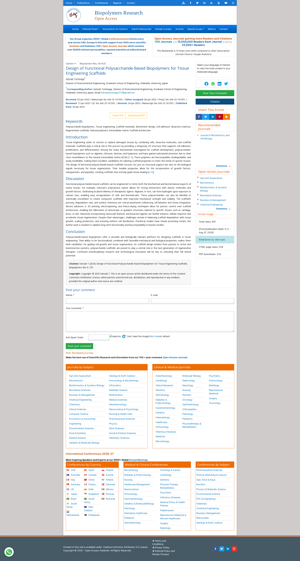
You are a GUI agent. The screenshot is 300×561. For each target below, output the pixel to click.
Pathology (187, 414)
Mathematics (116, 395)
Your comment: (75, 308)
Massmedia (202, 517)
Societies (74, 46)
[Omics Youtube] (226, 3)
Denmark (110, 484)
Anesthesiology (164, 375)
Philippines (94, 515)
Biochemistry (207, 182)
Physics (113, 423)
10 (151, 172)
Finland (109, 479)
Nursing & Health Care (120, 414)
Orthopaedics (189, 409)
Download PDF (136, 115)
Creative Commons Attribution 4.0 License (125, 547)
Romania (110, 498)
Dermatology (162, 395)
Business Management (208, 513)
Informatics (115, 385)
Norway (109, 494)
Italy (72, 479)
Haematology (163, 417)
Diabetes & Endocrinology (163, 401)
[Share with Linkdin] (212, 117)
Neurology (187, 385)
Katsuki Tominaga (75, 78)
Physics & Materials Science (211, 489)
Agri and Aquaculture (211, 178)
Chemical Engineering (211, 204)
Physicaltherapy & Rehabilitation (191, 425)
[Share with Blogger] (226, 117)
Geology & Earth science (209, 522)
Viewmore (221, 166)
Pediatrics (187, 418)
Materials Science (118, 390)
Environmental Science (208, 494)
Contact (131, 3)
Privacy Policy (162, 547)
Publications (83, 3)
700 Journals (163, 41)
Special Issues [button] (194, 29)
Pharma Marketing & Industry (211, 475)
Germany (75, 484)
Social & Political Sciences (122, 433)
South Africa (89, 500)
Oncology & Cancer (170, 470)
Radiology (214, 385)
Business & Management (213, 200)
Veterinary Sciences (119, 437)
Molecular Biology (191, 375)
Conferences (101, 3)
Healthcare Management (137, 484)
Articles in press (163, 29)
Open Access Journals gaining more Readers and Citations (193, 38)
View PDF (117, 115)
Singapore (93, 494)
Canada (92, 475)
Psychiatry (214, 375)
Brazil (73, 498)
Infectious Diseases (166, 431)
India (90, 489)
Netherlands (73, 515)
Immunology (162, 427)
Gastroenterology (133, 498)
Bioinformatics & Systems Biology (213, 189)
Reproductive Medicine (216, 392)
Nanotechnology (118, 404)
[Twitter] (221, 548)
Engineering (75, 423)
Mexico (109, 489)
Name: (70, 295)
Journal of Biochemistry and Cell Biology (215, 137)
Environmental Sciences (81, 428)
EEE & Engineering (205, 498)
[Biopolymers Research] (73, 14)
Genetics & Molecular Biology (84, 442)
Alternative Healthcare (135, 513)
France (91, 484)
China (91, 479)
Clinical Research (164, 385)
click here (155, 336)
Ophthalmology (190, 404)
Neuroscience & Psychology (124, 409)
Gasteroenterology (165, 407)
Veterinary (201, 503)
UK (72, 489)
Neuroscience (131, 489)
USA (72, 470)
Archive (179, 29)
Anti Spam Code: (74, 337)
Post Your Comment (215, 93)
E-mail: (154, 295)
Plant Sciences (116, 428)
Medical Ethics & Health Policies (172, 504)
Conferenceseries (119, 38)
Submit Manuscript (141, 29)
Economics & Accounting (82, 418)
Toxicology (214, 403)
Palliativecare (167, 510)
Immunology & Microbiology (124, 380)
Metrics (212, 29)
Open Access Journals (114, 46)
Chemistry (74, 404)
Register (117, 3)
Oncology (187, 399)
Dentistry (160, 390)
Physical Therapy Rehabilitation (169, 486)
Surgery (213, 398)
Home (69, 3)
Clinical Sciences (77, 409)
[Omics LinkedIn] (204, 3)
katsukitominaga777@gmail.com (118, 92)
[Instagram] (234, 548)
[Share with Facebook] (199, 117)
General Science (77, 437)
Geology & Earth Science (122, 375)
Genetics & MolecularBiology (139, 503)
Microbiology (162, 441)
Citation (215, 101)
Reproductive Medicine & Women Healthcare (173, 517)
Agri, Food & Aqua (205, 479)
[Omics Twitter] (197, 3)
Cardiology (161, 380)
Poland (109, 470)
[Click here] (183, 3)
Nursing (186, 390)
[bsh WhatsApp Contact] (233, 3)
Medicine (160, 436)
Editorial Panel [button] (89, 29)
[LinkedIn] (227, 548)
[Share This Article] (212, 83)
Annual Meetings (138, 460)
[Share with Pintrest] (219, 117)
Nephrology (188, 380)
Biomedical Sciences (211, 195)
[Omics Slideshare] (218, 3)
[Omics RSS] (211, 3)
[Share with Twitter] (205, 117)
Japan (73, 494)
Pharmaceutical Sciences (122, 418)
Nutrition (186, 395)
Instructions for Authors (115, 29)
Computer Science (78, 414)
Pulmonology (216, 380)
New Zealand (88, 509)
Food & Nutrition (77, 433)
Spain (91, 470)
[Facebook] (215, 548)
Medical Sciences (118, 399)
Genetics (160, 412)
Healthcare (161, 422)
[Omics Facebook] (190, 3)
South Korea (72, 505)
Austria (109, 475)
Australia (75, 475)
